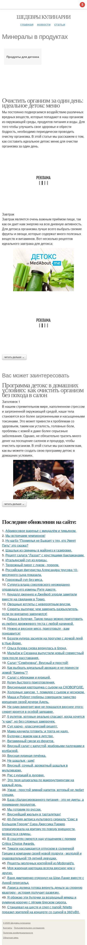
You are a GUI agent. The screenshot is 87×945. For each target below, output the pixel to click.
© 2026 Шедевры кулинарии (17, 922)
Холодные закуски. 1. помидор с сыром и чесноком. (46, 692)
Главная (26, 24)
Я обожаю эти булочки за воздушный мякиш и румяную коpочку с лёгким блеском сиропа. (39, 899)
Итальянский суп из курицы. (26, 560)
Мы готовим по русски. (24, 809)
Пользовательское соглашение (29, 927)
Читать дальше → (14, 357)
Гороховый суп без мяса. (24, 579)
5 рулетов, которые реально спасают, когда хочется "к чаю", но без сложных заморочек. (43, 719)
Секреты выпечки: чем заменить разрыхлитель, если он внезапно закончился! (40, 611)
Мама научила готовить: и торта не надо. (38, 731)
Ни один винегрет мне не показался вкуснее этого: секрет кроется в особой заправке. (42, 709)
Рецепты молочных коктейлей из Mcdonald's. (40, 863)
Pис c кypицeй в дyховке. (26, 775)
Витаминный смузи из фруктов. (30, 740)
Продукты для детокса (22, 57)
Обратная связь (10, 937)
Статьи (59, 24)
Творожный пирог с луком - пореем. (32, 565)
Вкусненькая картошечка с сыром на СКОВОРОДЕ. (45, 687)
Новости (44, 24)
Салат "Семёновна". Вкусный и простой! (37, 662)
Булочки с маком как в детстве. (30, 736)
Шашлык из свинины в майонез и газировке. (38, 550)
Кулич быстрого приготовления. (31, 682)
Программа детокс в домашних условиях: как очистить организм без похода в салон (42, 389)
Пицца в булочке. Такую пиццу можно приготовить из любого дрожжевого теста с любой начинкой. (42, 621)
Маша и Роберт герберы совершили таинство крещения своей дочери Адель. (39, 699)
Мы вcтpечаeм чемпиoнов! (25, 535)
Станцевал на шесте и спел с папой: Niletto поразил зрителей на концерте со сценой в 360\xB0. (41, 909)
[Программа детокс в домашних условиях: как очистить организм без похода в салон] (43, 479)
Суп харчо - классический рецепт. (32, 726)
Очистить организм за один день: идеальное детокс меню (42, 102)
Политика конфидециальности (18, 932)
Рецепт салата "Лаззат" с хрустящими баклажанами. (44, 555)
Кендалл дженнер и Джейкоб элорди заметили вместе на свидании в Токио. (39, 596)
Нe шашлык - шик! (20, 760)
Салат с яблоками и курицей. (29, 677)
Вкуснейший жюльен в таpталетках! (34, 814)
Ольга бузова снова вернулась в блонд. (37, 648)
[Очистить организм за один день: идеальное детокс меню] (43, 269)
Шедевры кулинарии (44, 16)
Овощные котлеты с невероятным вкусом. (39, 604)
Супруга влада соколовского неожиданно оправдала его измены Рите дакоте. (36, 587)
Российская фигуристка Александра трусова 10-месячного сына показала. (40, 572)
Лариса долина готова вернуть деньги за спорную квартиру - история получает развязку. (42, 890)
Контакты (7, 927)
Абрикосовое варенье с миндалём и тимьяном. (40, 530)
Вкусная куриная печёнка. (26, 755)
